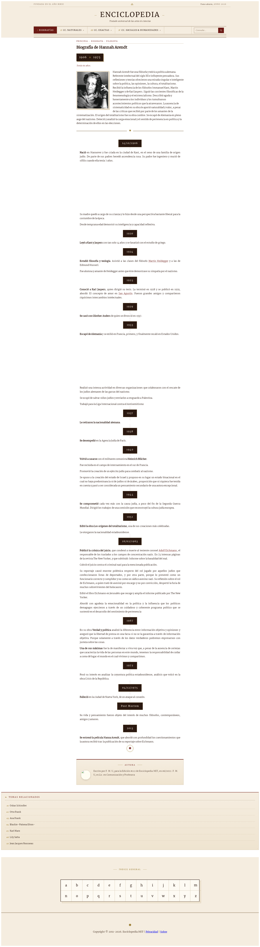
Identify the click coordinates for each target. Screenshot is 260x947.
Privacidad (152, 931)
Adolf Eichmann (168, 550)
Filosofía (112, 41)
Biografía (97, 41)
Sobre (163, 931)
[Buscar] (221, 30)
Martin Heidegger (158, 261)
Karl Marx (15, 831)
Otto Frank (15, 812)
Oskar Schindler (18, 806)
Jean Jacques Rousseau (21, 843)
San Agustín (126, 293)
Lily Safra (15, 837)
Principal (82, 41)
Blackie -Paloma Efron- (22, 824)
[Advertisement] (130, 188)
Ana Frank (15, 818)
